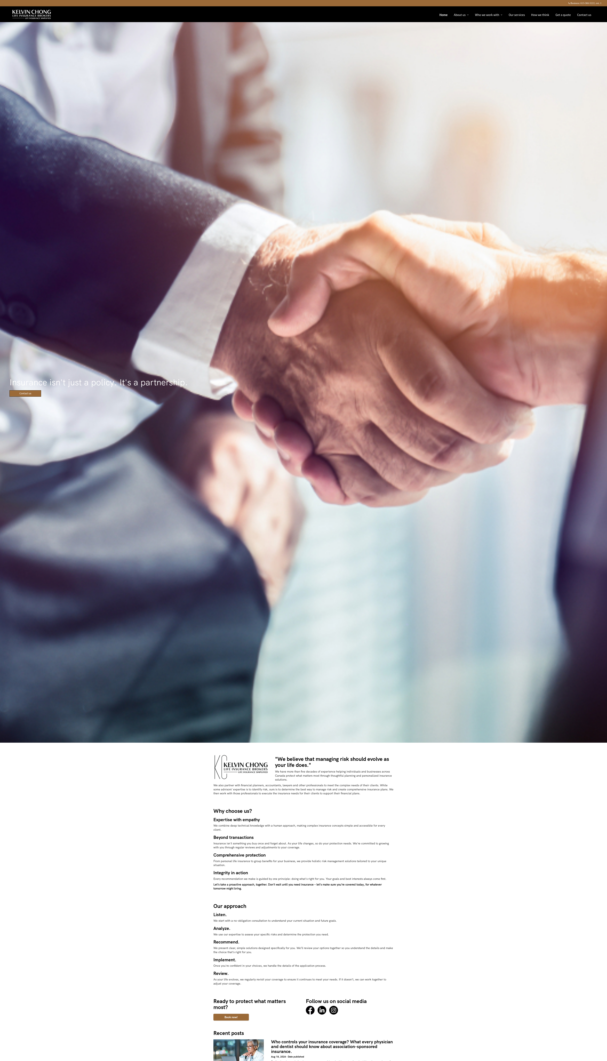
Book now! (231, 1017)
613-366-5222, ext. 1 (590, 3)
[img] (303, 371)
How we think (540, 15)
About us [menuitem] (460, 15)
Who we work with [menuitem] (487, 15)
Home (443, 15)
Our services (517, 15)
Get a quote (563, 15)
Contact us (584, 15)
